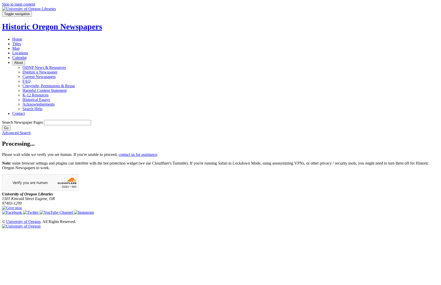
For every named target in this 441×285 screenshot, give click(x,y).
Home (17, 39)
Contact (18, 113)
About (18, 63)
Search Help (32, 109)
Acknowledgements (38, 104)
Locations (20, 53)
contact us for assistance (138, 154)
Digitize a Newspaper (39, 72)
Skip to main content (18, 4)
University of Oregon (23, 221)
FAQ (26, 81)
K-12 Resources (35, 95)
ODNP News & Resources (44, 67)
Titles (16, 44)
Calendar (19, 57)
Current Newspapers (39, 77)
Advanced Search (16, 133)
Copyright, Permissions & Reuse (48, 86)
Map (16, 48)
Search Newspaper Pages (22, 122)
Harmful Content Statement (44, 90)
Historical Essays (36, 99)
